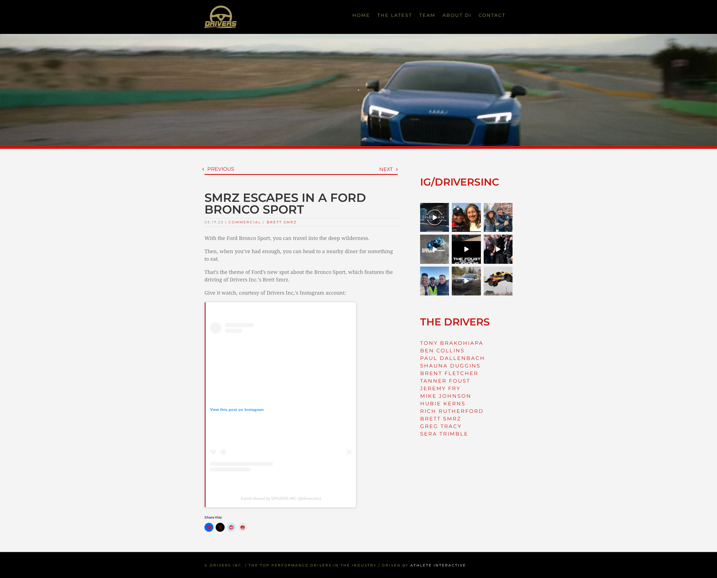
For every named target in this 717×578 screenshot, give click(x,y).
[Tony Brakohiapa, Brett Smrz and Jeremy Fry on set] (434, 281)
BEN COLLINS (442, 351)
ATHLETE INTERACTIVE (438, 565)
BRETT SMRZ (440, 419)
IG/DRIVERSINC (459, 182)
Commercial (245, 222)
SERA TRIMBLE (444, 434)
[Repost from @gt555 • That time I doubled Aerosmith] (466, 217)
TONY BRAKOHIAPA (451, 343)
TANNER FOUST (445, 381)
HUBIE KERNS (442, 404)
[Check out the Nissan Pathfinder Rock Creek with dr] (466, 281)
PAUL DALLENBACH (452, 358)
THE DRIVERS (455, 322)
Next (386, 169)
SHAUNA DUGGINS (450, 366)
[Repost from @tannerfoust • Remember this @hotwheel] (498, 281)
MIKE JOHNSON (445, 396)
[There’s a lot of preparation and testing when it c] (498, 249)
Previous (220, 169)
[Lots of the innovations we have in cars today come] (466, 249)
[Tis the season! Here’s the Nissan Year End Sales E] (434, 217)
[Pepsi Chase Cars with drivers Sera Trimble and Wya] (434, 249)
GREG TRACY (441, 426)
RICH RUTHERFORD (452, 411)
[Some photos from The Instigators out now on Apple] (498, 217)
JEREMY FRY (440, 388)
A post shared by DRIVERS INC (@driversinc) (281, 498)
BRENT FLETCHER (449, 373)
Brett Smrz (282, 222)
